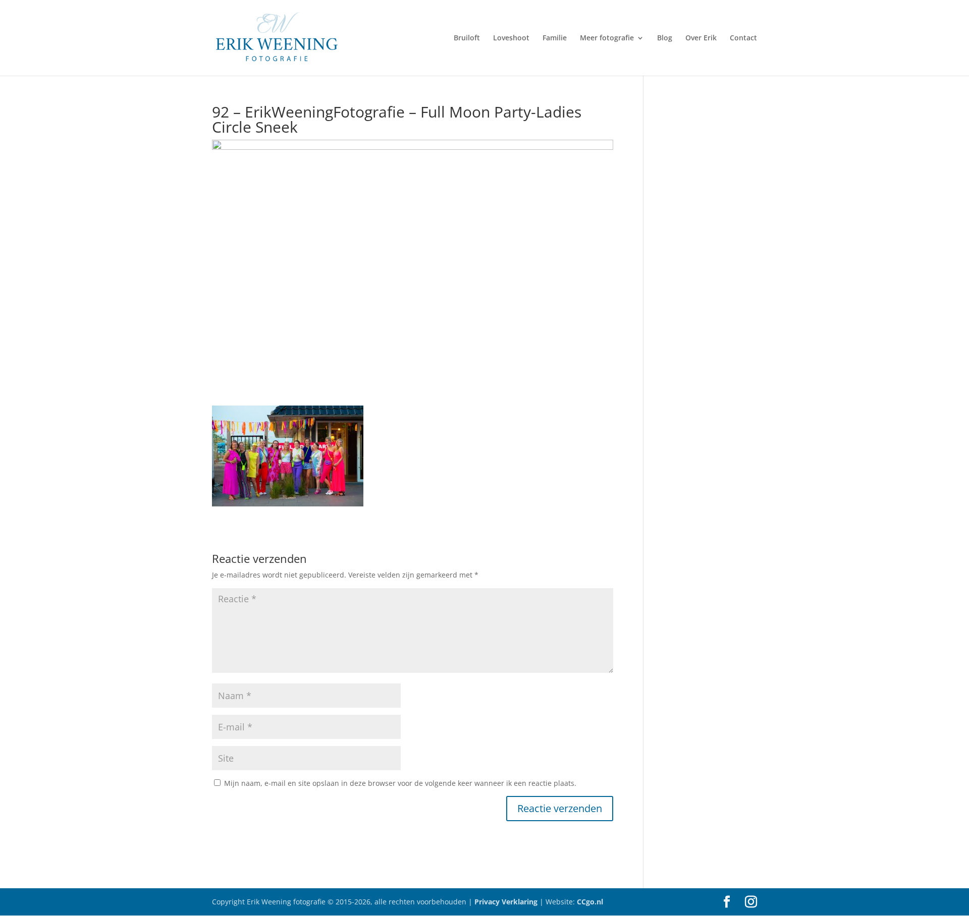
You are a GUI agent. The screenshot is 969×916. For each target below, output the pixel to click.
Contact (743, 38)
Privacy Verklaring (507, 901)
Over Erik (701, 38)
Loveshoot (511, 38)
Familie (555, 38)
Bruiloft (467, 38)
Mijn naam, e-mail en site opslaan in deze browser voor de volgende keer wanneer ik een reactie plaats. (400, 783)
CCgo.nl (590, 901)
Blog (664, 38)
